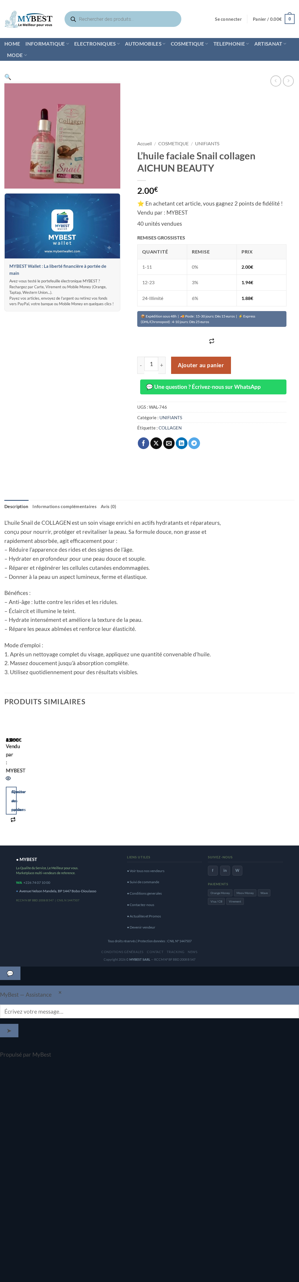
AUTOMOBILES (143, 44)
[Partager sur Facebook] (144, 443)
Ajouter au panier (201, 365)
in (225, 870)
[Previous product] (288, 80)
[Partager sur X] (156, 443)
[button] (228, 19)
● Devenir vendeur (141, 927)
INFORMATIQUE (45, 44)
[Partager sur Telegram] (194, 443)
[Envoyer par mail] (169, 443)
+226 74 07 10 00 (36, 882)
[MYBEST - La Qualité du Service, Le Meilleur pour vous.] (28, 19)
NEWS (193, 952)
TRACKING (175, 952)
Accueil (144, 143)
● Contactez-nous (140, 905)
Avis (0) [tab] (108, 506)
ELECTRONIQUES (95, 44)
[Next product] (275, 80)
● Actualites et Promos (144, 916)
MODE (15, 55)
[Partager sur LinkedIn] (181, 443)
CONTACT (155, 952)
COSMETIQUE (187, 44)
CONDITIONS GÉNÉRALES (122, 952)
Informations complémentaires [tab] (64, 506)
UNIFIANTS (207, 143)
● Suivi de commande (143, 882)
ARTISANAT (268, 44)
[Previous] (8, 777)
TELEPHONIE (229, 44)
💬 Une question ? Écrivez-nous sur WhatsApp (203, 386)
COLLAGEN (170, 427)
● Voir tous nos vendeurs (145, 871)
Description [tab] (16, 506)
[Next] (27, 777)
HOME (12, 44)
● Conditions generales (144, 893)
